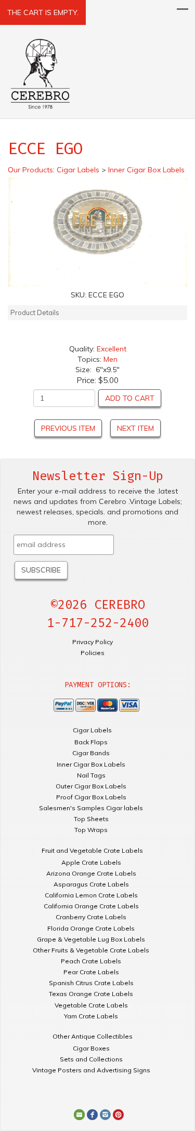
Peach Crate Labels (91, 961)
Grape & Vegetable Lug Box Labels (91, 939)
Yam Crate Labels (91, 1016)
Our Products (30, 169)
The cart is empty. (43, 12)
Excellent (111, 348)
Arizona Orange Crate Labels (91, 873)
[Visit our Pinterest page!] (118, 1114)
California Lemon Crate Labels (91, 895)
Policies (93, 653)
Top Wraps (91, 830)
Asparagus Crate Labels (91, 884)
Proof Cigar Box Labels (91, 797)
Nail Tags (91, 775)
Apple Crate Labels (91, 862)
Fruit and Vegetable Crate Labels (92, 850)
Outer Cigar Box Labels (91, 786)
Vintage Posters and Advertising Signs (91, 1070)
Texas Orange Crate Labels (91, 994)
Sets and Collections (91, 1059)
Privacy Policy (92, 642)
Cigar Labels (92, 730)
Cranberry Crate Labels (91, 917)
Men (110, 359)
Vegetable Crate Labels (91, 1005)
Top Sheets (91, 819)
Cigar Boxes (91, 1048)
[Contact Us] (79, 1114)
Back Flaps (91, 742)
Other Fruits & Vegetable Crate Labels (91, 950)
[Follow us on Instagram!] (105, 1114)
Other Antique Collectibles (93, 1036)
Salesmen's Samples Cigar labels (91, 808)
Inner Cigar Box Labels (91, 764)
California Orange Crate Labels (91, 906)
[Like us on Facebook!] (92, 1114)
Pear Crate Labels (91, 972)
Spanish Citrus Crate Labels (91, 983)
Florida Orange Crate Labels (91, 928)
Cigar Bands (91, 753)
